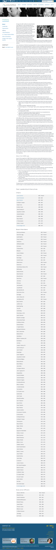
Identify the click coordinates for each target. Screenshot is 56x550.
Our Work (24, 4)
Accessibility (51, 531)
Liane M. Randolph (20, 198)
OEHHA (18, 548)
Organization (5, 28)
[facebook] (49, 526)
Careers (26, 1)
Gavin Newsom (6, 540)
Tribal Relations (6, 32)
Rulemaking (41, 4)
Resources (29, 4)
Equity (52, 4)
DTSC (15, 548)
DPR (11, 548)
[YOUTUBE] (10, 1)
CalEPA (3, 548)
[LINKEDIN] (12, 1)
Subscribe (30, 1)
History (4, 30)
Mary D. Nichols (20, 200)
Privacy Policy (51, 532)
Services (35, 4)
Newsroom (47, 4)
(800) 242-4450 (4, 528)
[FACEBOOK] (8, 1)
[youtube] (51, 526)
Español (39, 1)
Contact (23, 1)
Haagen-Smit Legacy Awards (7, 39)
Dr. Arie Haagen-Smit (21, 225)
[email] (52, 527)
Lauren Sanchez (20, 195)
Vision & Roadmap (6, 36)
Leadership (4, 26)
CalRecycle (8, 548)
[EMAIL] (14, 1)
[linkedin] (52, 526)
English (36, 1)
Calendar (16, 1)
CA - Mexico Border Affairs (8, 34)
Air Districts (51, 535)
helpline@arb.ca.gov (9, 47)
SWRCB (22, 548)
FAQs (20, 1)
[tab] (33, 1)
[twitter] (47, 526)
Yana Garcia (24, 541)
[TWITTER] (6, 1)
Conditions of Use (50, 534)
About (19, 4)
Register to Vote (50, 537)
